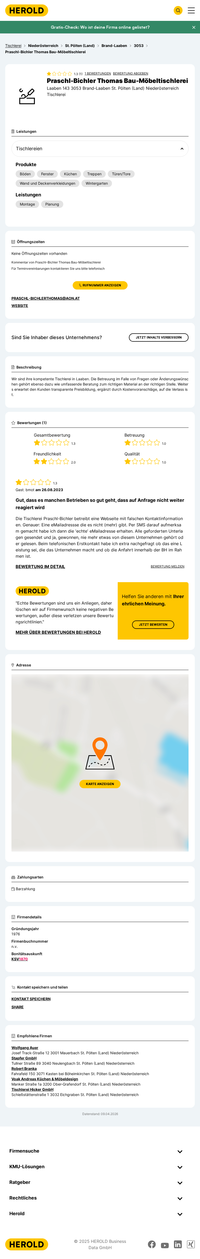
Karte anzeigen (100, 784)
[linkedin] (178, 1244)
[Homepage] (26, 10)
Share (17, 1007)
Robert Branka (24, 1068)
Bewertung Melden (167, 566)
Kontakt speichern (31, 999)
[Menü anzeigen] (191, 10)
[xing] (191, 1244)
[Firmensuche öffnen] (178, 10)
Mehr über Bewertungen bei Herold (58, 632)
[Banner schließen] (194, 27)
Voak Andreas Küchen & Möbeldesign (44, 1079)
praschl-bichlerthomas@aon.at (45, 298)
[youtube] (165, 1244)
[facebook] (152, 1244)
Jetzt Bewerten (153, 625)
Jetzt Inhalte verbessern (159, 337)
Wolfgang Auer (24, 1047)
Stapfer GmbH (23, 1058)
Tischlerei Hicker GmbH (32, 1089)
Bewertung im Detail (40, 566)
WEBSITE (19, 305)
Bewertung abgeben (130, 73)
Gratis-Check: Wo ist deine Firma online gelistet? (100, 27)
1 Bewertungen (98, 73)
